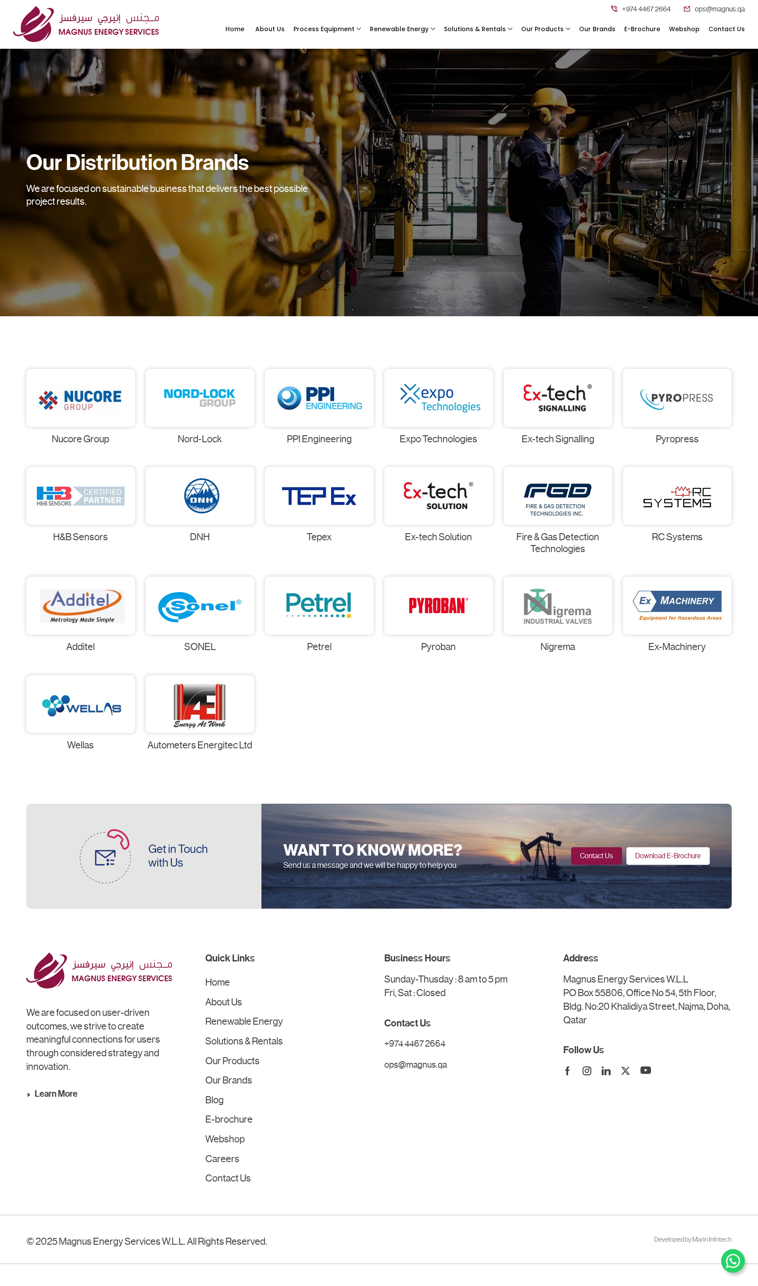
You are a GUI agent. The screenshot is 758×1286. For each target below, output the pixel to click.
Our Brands (597, 29)
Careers (222, 1158)
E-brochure (229, 1119)
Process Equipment (323, 29)
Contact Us (726, 29)
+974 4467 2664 (646, 9)
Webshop (684, 29)
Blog (214, 1100)
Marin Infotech (712, 1239)
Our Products (542, 29)
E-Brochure (642, 29)
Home (234, 29)
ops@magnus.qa (720, 9)
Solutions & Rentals (475, 29)
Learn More (56, 1093)
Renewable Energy (399, 29)
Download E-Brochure (668, 856)
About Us (270, 29)
